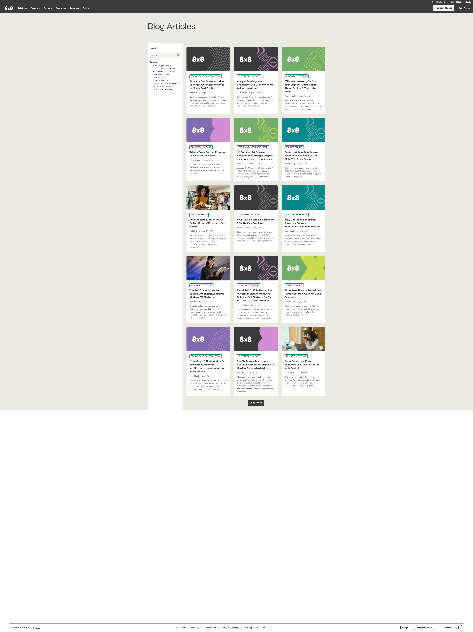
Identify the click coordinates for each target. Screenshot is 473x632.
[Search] (432, 2)
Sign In (468, 2)
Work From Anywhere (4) (163, 89)
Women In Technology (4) (163, 86)
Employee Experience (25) (163, 72)
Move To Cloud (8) (160, 77)
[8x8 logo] (9, 8)
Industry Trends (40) (161, 75)
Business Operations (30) (163, 66)
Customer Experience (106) (164, 69)
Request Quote (443, 8)
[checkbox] (151, 66)
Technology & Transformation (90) (166, 83)
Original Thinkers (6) (160, 80)
